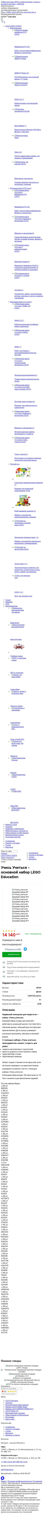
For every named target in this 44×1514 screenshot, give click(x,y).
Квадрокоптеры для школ (15, 1413)
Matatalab (8, 602)
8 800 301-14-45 (21, 1462)
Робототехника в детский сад (16, 831)
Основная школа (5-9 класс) (20, 188)
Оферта (4, 1481)
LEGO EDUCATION (13, 26)
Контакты (9, 847)
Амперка (8, 827)
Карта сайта (10, 1419)
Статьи (8, 845)
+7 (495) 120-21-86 (8, 1462)
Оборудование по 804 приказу (17, 833)
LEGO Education (11, 1401)
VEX (7, 604)
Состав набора (7, 1083)
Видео (17, 1083)
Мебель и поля (11, 825)
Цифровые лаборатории (14, 829)
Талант (8, 600)
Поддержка (9, 1417)
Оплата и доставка (12, 843)
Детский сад (14, 464)
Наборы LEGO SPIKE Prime (16, 1407)
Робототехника (16, 28)
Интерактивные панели (14, 835)
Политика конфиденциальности (20, 1481)
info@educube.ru (7, 1470)
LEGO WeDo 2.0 (11, 1411)
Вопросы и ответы (12, 1435)
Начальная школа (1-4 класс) (21, 302)
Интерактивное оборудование (17, 1405)
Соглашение (37, 1481)
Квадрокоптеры (11, 606)
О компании (10, 841)
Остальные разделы (13, 837)
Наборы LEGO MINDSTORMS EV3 (19, 1409)
